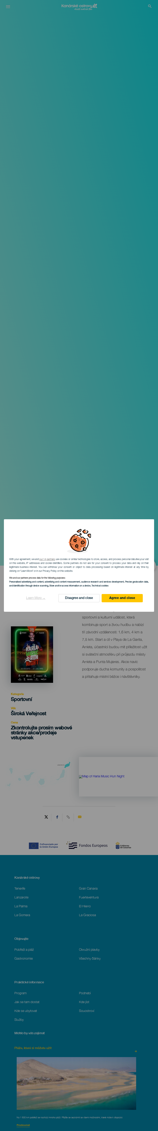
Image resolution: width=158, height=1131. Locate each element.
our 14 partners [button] (47, 559)
